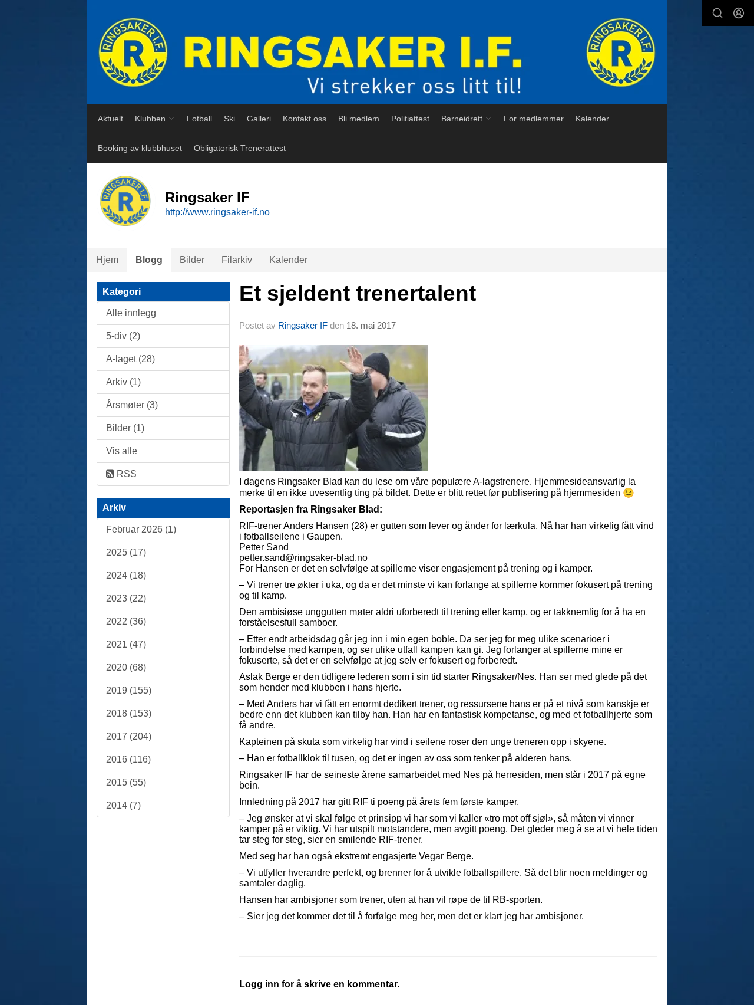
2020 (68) (126, 667)
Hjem (107, 260)
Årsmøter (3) (132, 405)
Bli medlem (358, 118)
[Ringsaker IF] (377, 52)
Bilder (192, 260)
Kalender (592, 118)
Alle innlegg (131, 313)
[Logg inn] (738, 13)
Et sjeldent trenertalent (357, 293)
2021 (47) (126, 644)
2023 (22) (126, 598)
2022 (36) (126, 621)
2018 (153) (128, 713)
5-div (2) (123, 336)
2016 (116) (128, 759)
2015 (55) (126, 782)
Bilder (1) (125, 428)
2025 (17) (126, 552)
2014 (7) (123, 805)
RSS (125, 474)
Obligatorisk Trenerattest (240, 148)
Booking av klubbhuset (140, 148)
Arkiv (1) (123, 382)
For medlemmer (534, 118)
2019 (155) (128, 690)
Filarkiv (236, 260)
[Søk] (717, 13)
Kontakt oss (304, 118)
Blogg (149, 260)
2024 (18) (126, 575)
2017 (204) (128, 736)
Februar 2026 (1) (141, 529)
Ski (229, 118)
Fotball (199, 118)
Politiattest (410, 118)
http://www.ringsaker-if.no (217, 212)
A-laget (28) (130, 359)
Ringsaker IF (303, 325)
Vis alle (121, 451)
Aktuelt (110, 118)
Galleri (259, 118)
